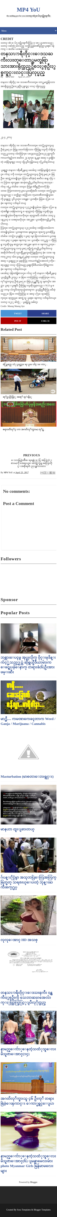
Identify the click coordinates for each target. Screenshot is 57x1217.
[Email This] (41, 472)
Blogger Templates (42, 1210)
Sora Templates (24, 1210)
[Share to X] (47, 472)
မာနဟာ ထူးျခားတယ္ (18, 829)
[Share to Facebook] (50, 472)
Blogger (33, 1182)
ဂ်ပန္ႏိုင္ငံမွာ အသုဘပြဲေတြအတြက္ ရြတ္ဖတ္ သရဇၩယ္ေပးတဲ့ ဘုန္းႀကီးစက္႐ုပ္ (28, 882)
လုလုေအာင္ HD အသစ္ (19, 940)
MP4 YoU (28, 10)
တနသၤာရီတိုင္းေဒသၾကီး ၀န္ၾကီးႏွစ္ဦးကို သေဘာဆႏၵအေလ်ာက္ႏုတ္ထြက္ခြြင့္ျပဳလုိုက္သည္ (26, 997)
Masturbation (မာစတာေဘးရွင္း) (27, 776)
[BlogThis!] (44, 472)
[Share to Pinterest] (53, 472)
